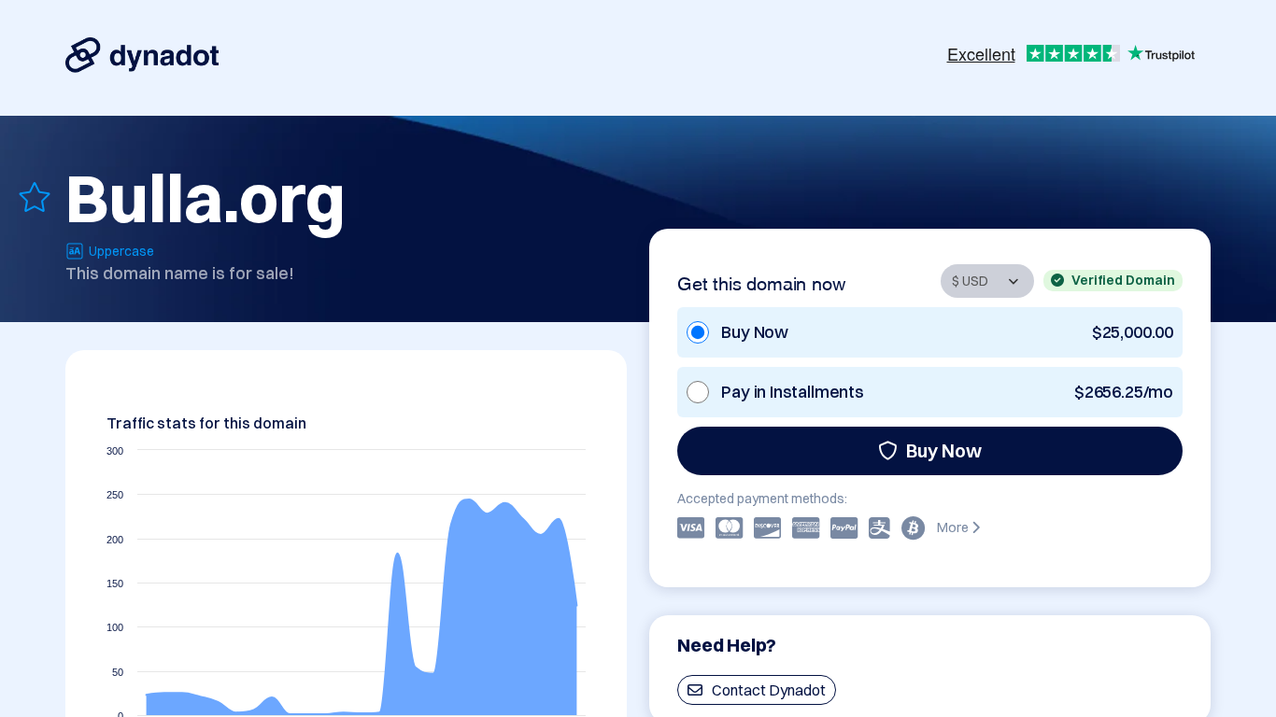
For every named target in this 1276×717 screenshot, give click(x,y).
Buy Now (944, 450)
